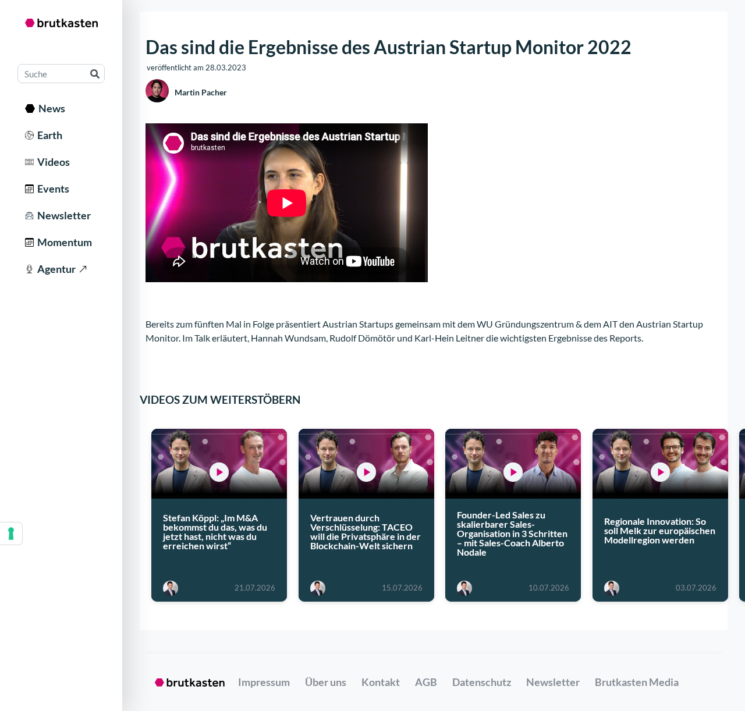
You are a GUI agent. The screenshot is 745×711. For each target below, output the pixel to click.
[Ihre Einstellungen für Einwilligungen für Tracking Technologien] (11, 533)
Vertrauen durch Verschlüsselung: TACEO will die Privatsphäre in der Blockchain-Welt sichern (365, 531)
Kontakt (380, 682)
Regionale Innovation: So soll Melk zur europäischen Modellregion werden (659, 530)
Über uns (325, 682)
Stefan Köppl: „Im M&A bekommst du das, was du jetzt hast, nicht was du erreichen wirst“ (215, 531)
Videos (52, 161)
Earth (48, 135)
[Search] (94, 74)
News (50, 108)
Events (51, 188)
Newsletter (62, 215)
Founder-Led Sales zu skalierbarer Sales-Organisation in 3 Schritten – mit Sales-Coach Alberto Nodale (512, 533)
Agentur (55, 268)
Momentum (63, 242)
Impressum (264, 682)
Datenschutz (481, 682)
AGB (426, 682)
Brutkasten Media (637, 682)
